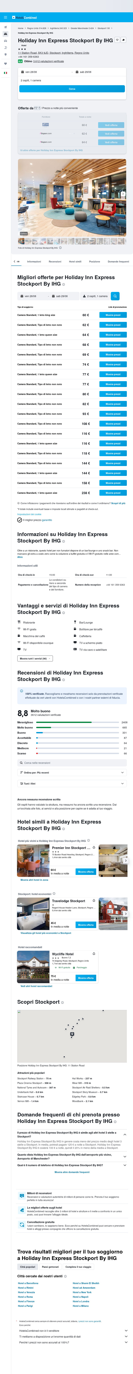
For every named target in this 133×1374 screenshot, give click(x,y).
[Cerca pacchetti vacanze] (5, 47)
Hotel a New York (82, 1292)
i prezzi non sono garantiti (89, 1321)
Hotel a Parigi (25, 1305)
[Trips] (5, 63)
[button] (5, 17)
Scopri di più (118, 503)
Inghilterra (54, 28)
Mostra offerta (86, 871)
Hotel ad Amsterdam (84, 1287)
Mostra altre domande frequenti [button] (72, 1172)
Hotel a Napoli (80, 1296)
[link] (34, 880)
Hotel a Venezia (26, 1292)
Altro (20, 557)
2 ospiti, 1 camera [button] (31, 80)
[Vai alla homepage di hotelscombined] (24, 17)
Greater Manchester (79, 28)
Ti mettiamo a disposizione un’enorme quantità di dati (50, 1336)
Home (20, 28)
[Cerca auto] (5, 41)
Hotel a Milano (81, 1305)
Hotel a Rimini (25, 1287)
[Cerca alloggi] (5, 34)
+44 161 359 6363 (28, 56)
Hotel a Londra (81, 1301)
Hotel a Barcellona (28, 1283)
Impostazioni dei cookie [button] (29, 514)
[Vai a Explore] (5, 54)
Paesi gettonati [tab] (50, 1266)
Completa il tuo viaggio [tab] (78, 1266)
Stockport (102, 28)
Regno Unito (32, 28)
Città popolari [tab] (27, 1266)
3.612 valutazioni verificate (48, 61)
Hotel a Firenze (26, 1301)
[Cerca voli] (5, 27)
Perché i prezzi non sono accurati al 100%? (44, 1342)
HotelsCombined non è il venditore (39, 1331)
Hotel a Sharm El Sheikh (86, 1283)
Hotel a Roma (25, 1296)
